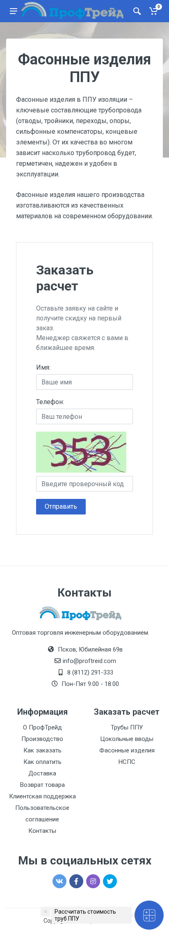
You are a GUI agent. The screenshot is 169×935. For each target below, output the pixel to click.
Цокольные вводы (126, 739)
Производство (42, 739)
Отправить (61, 506)
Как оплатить (42, 762)
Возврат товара (42, 785)
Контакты (42, 830)
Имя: (43, 367)
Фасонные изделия (127, 750)
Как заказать (42, 750)
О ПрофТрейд (42, 727)
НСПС (127, 762)
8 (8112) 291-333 (90, 672)
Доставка (42, 773)
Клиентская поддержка (42, 796)
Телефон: (50, 402)
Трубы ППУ (127, 727)
